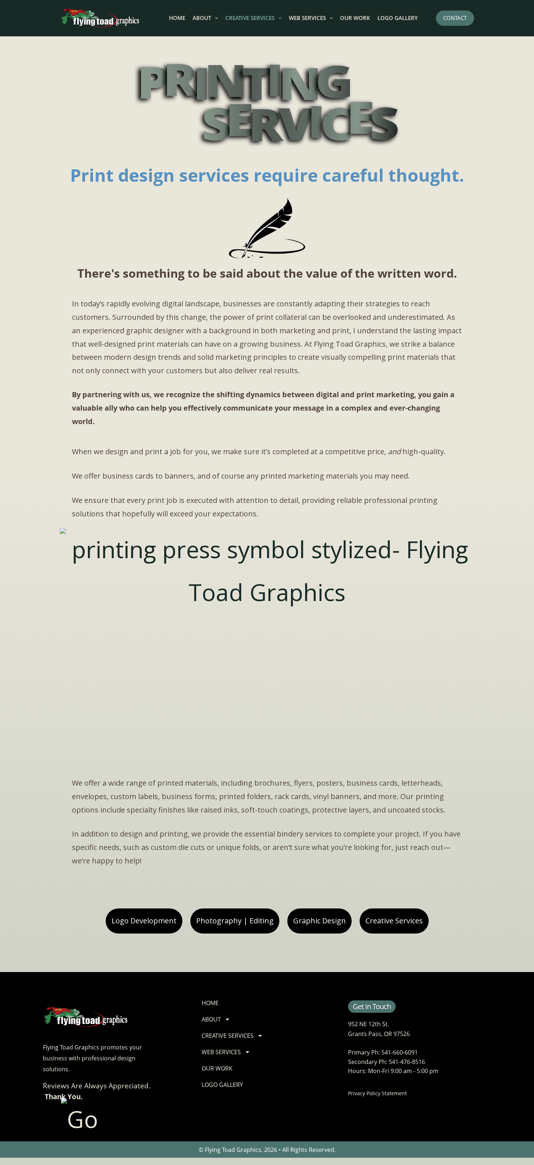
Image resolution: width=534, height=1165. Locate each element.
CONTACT (455, 17)
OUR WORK (355, 17)
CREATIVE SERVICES (250, 17)
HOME (177, 17)
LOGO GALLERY (397, 17)
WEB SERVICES (307, 17)
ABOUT (202, 17)
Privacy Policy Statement (377, 1093)
